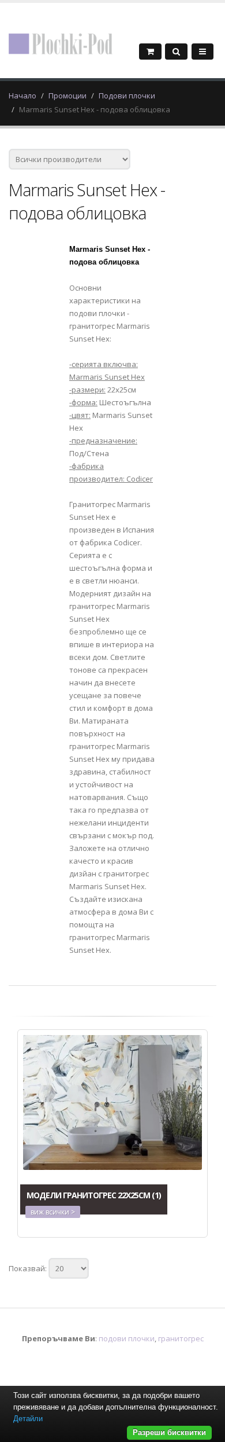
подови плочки (127, 1338)
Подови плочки (127, 95)
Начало (22, 95)
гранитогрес (181, 1338)
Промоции (67, 95)
